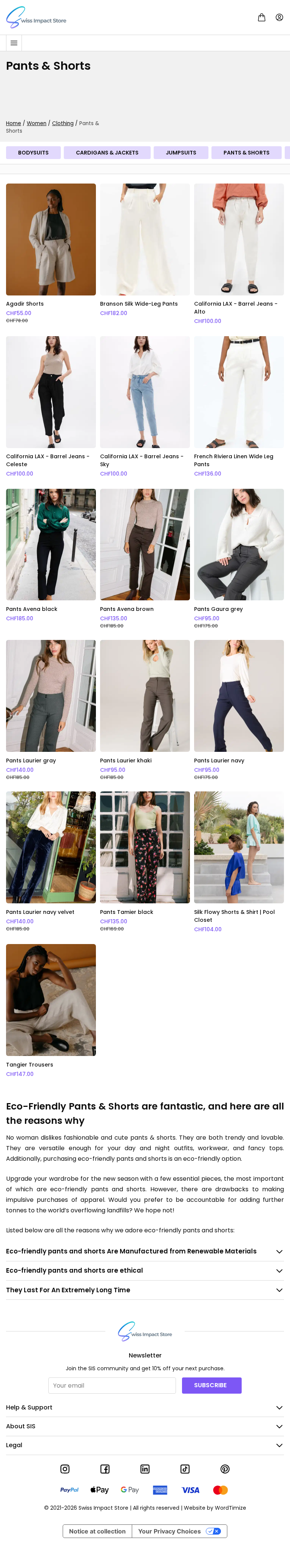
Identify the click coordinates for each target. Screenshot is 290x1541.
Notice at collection (97, 1531)
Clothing (63, 123)
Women (36, 123)
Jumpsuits (181, 152)
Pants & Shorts (247, 152)
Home (13, 123)
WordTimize (230, 1508)
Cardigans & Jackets (107, 152)
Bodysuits (33, 152)
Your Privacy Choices (169, 1531)
